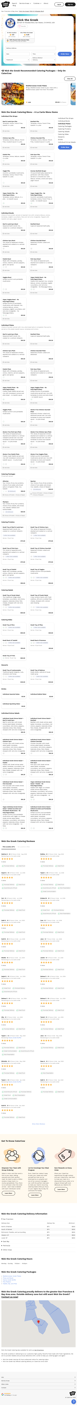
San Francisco (8, 1219)
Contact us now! (9, 1297)
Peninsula (6, 1245)
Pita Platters (7, 1282)
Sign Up (70, 4)
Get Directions (39, 1350)
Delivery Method (37, 58)
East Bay (6, 1241)
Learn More (8, 1193)
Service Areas (25, 3)
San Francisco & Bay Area (9, 11)
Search (14, 3)
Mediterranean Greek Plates (12, 1276)
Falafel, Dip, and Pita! (10, 1283)
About (46, 3)
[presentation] (30, 48)
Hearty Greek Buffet (14, 1037)
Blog (14, 5)
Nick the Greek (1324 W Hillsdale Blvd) (31, 11)
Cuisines (37, 3)
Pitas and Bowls (8, 1278)
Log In (59, 4)
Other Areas (7, 1250)
